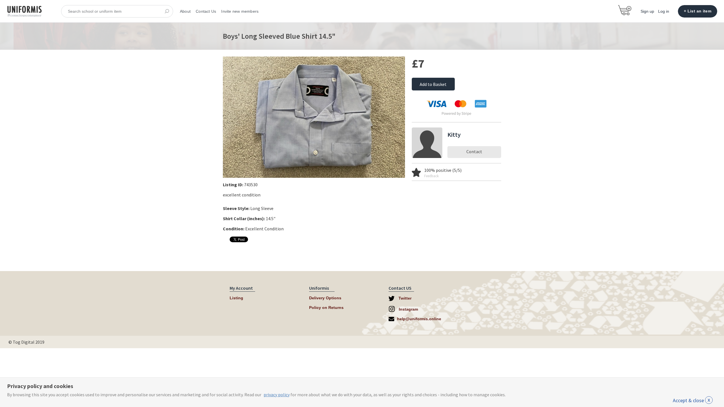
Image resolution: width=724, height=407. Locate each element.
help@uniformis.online (419, 319)
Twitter (404, 298)
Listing (236, 298)
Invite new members (239, 11)
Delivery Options (325, 298)
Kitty (454, 134)
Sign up (647, 11)
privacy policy (277, 394)
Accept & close (691, 400)
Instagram (408, 309)
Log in (663, 11)
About (185, 11)
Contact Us (206, 11)
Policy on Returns (326, 307)
